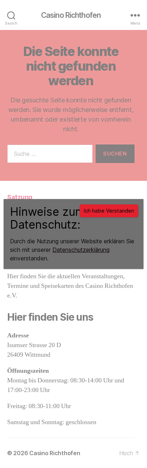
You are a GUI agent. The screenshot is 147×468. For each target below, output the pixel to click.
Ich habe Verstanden (108, 210)
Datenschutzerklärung (81, 249)
